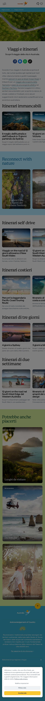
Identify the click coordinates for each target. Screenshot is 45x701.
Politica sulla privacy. (21, 679)
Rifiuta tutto (22, 688)
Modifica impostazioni (22, 683)
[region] (22, 682)
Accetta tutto (22, 693)
